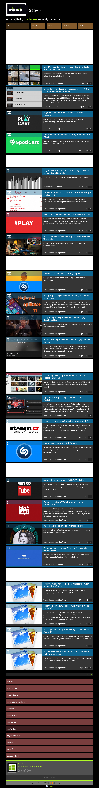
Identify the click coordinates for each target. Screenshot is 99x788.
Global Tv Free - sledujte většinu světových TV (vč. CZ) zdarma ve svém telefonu (66, 90)
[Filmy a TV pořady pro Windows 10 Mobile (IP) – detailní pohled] (24, 325)
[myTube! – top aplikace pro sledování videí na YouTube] (24, 405)
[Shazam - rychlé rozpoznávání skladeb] (24, 451)
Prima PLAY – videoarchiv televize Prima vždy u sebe (67, 214)
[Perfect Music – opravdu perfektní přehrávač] (24, 534)
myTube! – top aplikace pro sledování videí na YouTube (64, 399)
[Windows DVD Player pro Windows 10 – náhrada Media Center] (24, 556)
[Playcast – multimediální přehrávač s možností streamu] (24, 121)
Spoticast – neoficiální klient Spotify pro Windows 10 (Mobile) (67, 136)
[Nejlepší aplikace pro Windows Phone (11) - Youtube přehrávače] (24, 303)
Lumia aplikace (12, 715)
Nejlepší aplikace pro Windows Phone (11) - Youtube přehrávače (66, 297)
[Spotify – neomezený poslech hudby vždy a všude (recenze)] (24, 614)
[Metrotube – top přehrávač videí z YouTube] (24, 488)
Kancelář (10, 708)
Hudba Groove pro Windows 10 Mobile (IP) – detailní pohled (67, 341)
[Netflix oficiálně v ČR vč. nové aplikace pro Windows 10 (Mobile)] (24, 244)
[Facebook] (31, 10)
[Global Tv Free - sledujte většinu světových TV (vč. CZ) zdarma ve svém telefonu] (24, 97)
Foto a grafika (12, 688)
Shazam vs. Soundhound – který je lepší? (61, 273)
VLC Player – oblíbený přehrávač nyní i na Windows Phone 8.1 (66, 631)
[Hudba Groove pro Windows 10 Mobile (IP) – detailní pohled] (24, 347)
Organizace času (13, 735)
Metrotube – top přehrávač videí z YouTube (63, 480)
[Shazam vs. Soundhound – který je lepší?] (24, 281)
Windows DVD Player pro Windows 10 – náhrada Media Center (65, 549)
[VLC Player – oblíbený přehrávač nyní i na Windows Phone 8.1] (24, 637)
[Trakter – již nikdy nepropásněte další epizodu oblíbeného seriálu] (24, 383)
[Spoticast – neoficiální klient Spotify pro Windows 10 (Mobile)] (24, 143)
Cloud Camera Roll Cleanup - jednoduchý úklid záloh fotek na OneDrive (66, 68)
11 (90, 151)
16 (90, 107)
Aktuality (10, 681)
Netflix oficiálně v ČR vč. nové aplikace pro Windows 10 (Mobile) (66, 238)
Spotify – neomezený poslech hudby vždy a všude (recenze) (66, 607)
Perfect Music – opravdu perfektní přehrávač (63, 526)
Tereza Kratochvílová (51, 129)
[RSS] (41, 10)
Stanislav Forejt (49, 83)
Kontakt (46, 778)
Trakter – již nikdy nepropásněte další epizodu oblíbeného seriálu (64, 377)
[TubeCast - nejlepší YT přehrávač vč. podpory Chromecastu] (24, 510)
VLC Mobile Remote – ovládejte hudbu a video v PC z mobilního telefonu (67, 653)
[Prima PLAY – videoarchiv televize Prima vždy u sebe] (24, 222)
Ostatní (10, 742)
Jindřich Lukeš (48, 107)
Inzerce (53, 778)
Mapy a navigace (14, 722)
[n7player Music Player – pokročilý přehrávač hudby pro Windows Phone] (24, 592)
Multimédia (11, 729)
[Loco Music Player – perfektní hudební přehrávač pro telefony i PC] (24, 200)
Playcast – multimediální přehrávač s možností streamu (64, 114)
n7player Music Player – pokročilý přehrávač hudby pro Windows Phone (66, 585)
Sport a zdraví (13, 756)
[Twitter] (36, 10)
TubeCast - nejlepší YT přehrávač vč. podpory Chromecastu (64, 503)
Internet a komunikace (16, 702)
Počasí (10, 749)
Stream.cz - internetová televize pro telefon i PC (65, 421)
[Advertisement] (49, 47)
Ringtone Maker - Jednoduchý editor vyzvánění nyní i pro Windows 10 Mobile (67, 172)
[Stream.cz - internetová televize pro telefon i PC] (24, 429)
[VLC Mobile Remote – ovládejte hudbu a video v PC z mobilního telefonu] (24, 659)
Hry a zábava (12, 695)
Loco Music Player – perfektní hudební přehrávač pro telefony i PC (67, 194)
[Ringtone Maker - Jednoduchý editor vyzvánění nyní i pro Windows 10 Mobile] (24, 178)
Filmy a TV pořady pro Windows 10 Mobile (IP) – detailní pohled (65, 319)
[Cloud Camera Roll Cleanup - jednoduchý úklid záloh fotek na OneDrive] (24, 75)
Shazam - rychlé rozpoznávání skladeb (60, 443)
